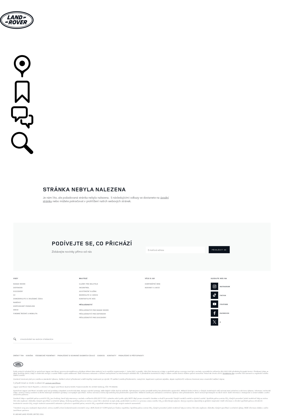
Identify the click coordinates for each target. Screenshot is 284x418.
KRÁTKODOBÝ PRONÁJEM (24, 306)
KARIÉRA (29, 355)
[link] (142, 42)
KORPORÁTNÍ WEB (152, 284)
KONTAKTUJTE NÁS (87, 298)
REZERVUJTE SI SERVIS (88, 295)
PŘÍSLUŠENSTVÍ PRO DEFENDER (92, 313)
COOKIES (101, 355)
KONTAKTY (111, 355)
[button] (142, 1)
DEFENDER (17, 287)
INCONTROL (84, 287)
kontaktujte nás (228, 373)
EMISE (15, 309)
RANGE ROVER (19, 284)
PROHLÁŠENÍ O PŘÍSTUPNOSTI (131, 355)
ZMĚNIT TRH (18, 355)
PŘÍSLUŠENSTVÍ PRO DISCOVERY (92, 317)
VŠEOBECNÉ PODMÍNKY (45, 355)
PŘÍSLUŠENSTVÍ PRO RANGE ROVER (94, 310)
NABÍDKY (17, 302)
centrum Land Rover (52, 383)
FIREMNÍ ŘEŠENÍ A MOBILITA (25, 313)
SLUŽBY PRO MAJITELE (88, 284)
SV (14, 295)
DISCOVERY (18, 291)
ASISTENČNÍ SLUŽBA (87, 291)
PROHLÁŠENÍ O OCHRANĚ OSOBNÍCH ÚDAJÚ (76, 355)
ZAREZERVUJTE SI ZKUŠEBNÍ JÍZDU (28, 298)
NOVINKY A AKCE (152, 287)
